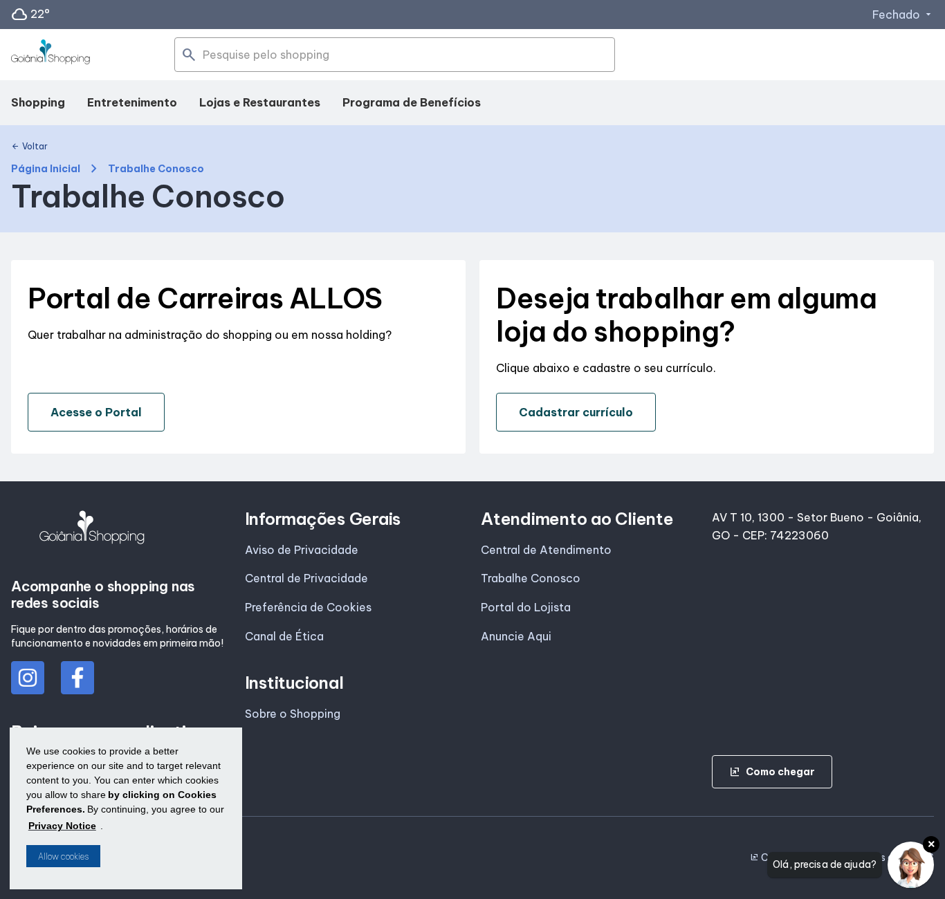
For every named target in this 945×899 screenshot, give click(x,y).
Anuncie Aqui (516, 636)
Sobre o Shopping (292, 714)
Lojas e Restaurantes (259, 102)
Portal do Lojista (526, 607)
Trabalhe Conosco (530, 578)
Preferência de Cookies (308, 607)
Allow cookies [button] (63, 856)
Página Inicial (45, 169)
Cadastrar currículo (576, 412)
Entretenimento (132, 102)
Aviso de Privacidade (301, 550)
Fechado (903, 14)
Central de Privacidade (306, 578)
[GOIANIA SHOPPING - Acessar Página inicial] (50, 54)
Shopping (38, 102)
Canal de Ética (284, 636)
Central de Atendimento (546, 550)
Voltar (29, 146)
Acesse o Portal (96, 412)
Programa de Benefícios (411, 102)
